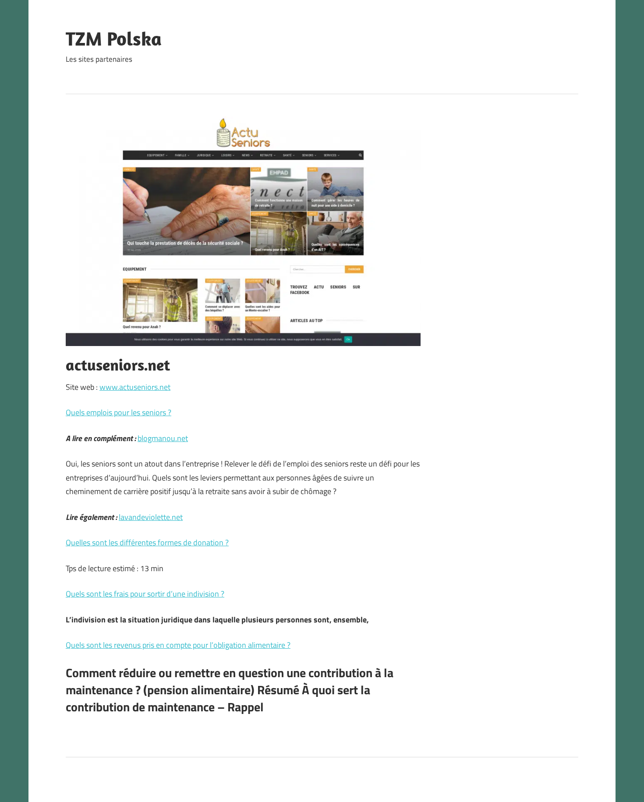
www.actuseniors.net (134, 387)
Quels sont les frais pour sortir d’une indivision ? (145, 594)
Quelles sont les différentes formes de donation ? (147, 542)
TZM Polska (114, 38)
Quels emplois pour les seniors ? (118, 412)
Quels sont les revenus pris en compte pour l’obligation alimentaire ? (178, 645)
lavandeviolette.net (151, 517)
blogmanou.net (163, 438)
